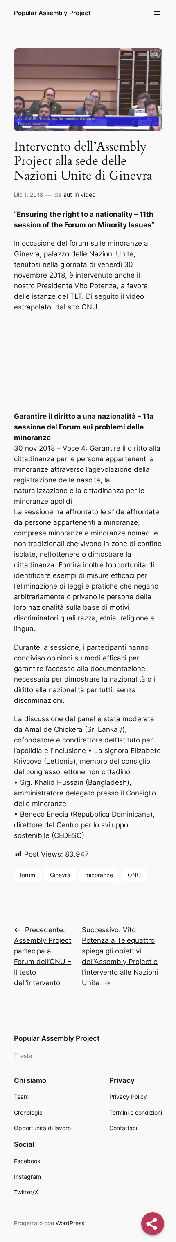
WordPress (70, 1223)
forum (27, 874)
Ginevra (60, 874)
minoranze (99, 874)
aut (67, 194)
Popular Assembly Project (52, 13)
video (88, 194)
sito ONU (82, 307)
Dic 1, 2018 (28, 194)
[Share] (152, 1223)
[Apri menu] (157, 13)
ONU (134, 874)
